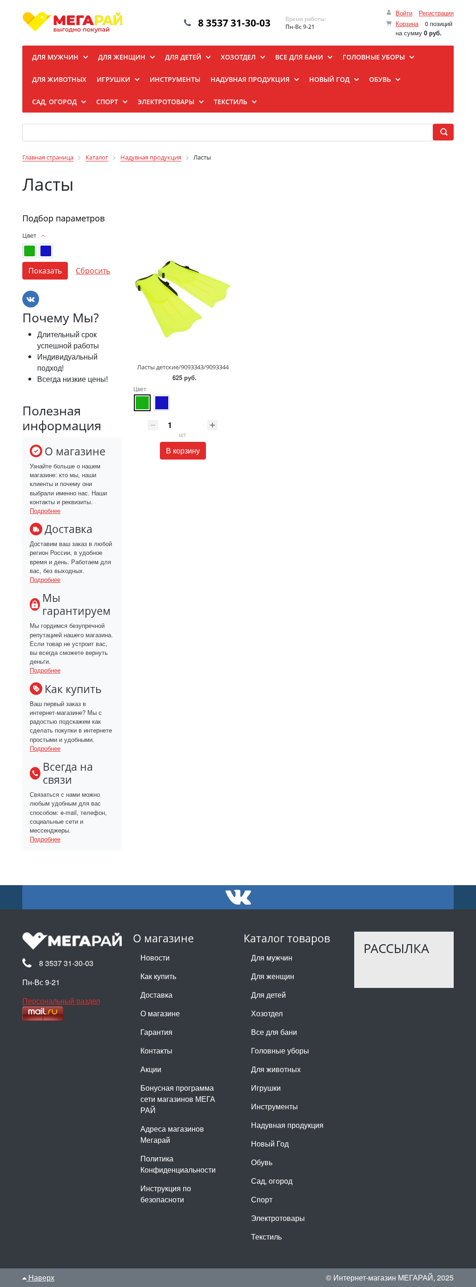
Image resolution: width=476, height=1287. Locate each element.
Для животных (276, 1069)
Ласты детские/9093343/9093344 (183, 367)
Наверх (40, 1277)
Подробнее (45, 510)
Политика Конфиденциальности (178, 1164)
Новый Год (270, 1143)
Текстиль (266, 1236)
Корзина (407, 23)
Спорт (261, 1199)
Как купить (158, 976)
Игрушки (266, 1087)
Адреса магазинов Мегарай (172, 1134)
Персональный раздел (61, 1000)
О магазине (160, 1013)
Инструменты (274, 1106)
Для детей (268, 994)
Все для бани (274, 1032)
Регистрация (436, 12)
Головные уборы (280, 1050)
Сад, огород (271, 1180)
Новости (155, 957)
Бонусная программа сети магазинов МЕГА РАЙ (177, 1098)
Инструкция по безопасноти (165, 1194)
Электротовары (278, 1218)
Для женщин (272, 976)
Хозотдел (267, 1013)
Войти (404, 12)
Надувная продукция (287, 1125)
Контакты (156, 1050)
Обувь (261, 1162)
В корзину (183, 450)
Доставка (156, 994)
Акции (150, 1069)
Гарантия (156, 1032)
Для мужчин (271, 957)
